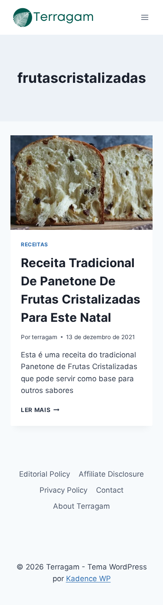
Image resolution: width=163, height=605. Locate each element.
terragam (44, 337)
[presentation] (81, 182)
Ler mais (40, 409)
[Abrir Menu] (144, 17)
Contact (109, 490)
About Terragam (81, 506)
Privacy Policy (63, 490)
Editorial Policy (44, 474)
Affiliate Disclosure (111, 474)
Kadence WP (88, 578)
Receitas (34, 244)
